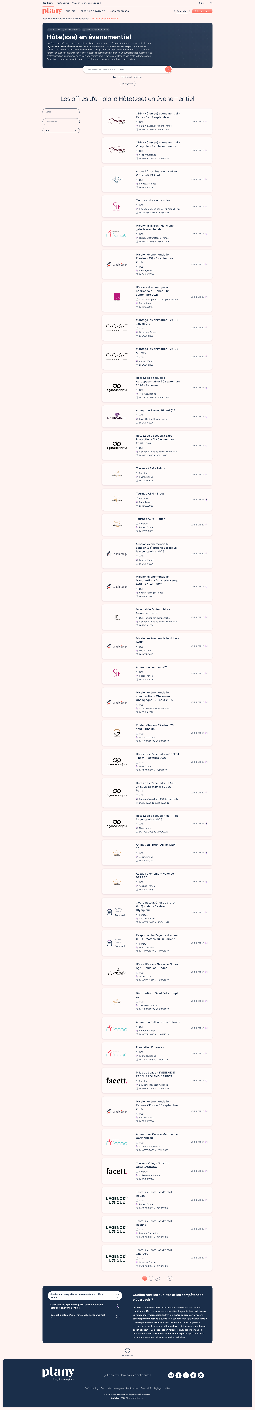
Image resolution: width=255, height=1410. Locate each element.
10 (170, 1278)
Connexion (182, 11)
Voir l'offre (197, 121)
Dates (48, 111)
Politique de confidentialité (138, 1388)
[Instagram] (171, 1375)
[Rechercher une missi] (127, 69)
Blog (201, 3)
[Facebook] (178, 1375)
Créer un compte (202, 11)
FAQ (87, 1388)
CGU (103, 1388)
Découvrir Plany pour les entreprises (129, 1375)
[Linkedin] (186, 1375)
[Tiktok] (193, 1375)
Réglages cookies (162, 1388)
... (164, 1278)
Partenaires (63, 3)
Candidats (48, 3)
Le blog (95, 1388)
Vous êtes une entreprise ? (86, 3)
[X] (201, 1375)
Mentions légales (116, 1388)
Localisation (51, 121)
